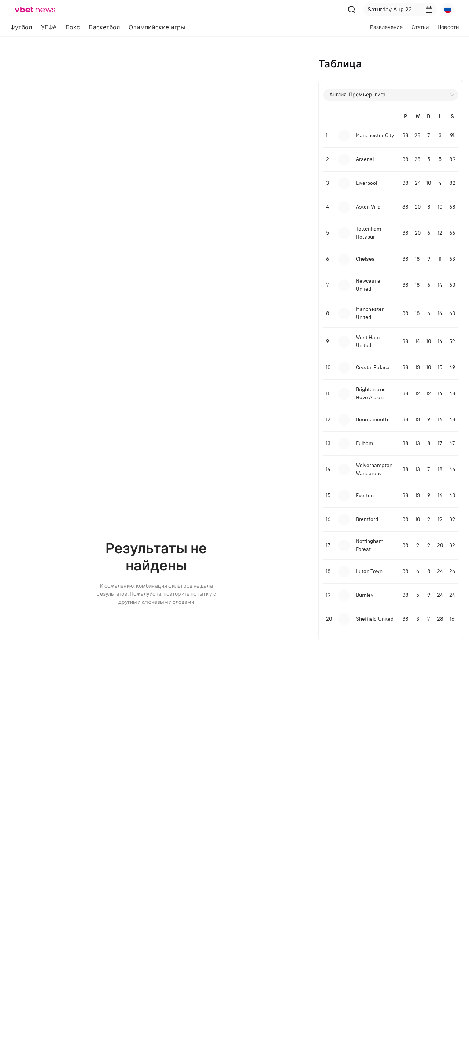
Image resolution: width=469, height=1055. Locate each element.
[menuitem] (21, 27)
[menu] (146, 27)
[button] (429, 9)
